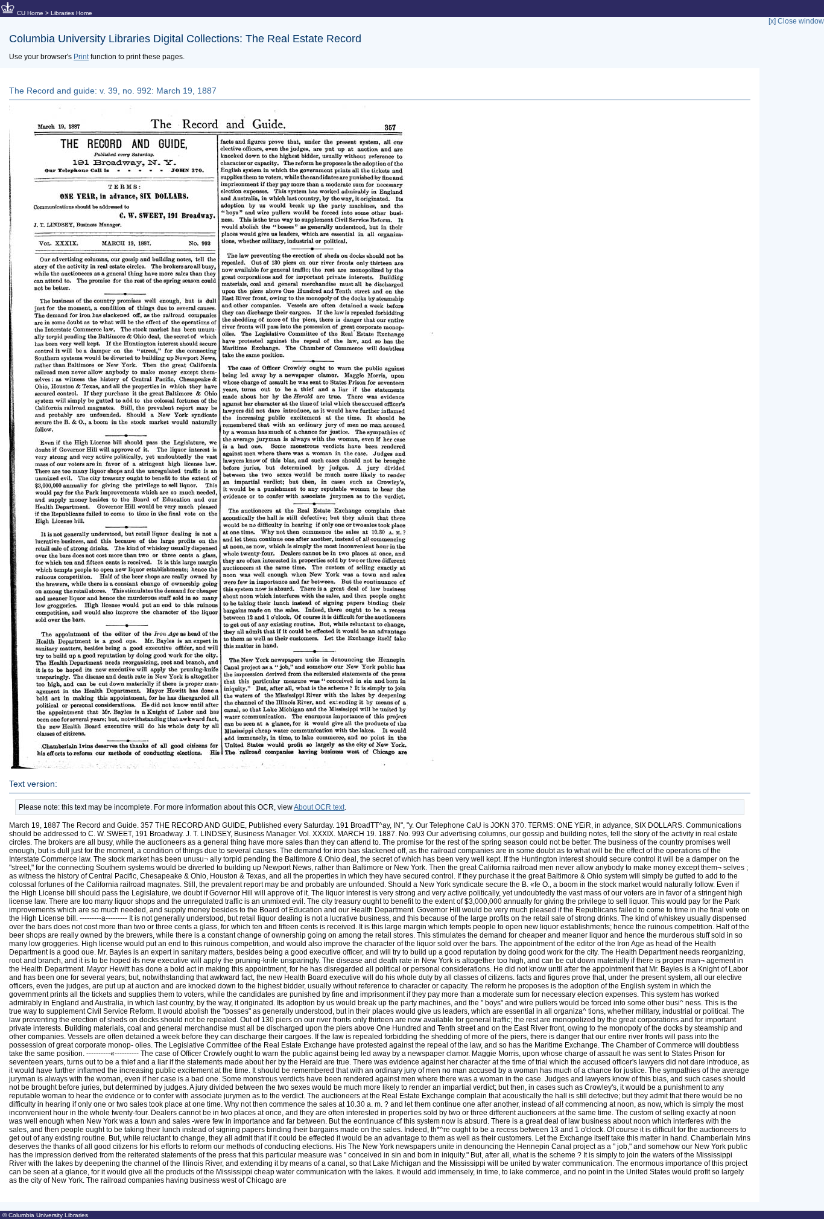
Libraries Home (71, 13)
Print (81, 57)
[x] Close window (796, 21)
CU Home (30, 13)
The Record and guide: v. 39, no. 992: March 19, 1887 (113, 90)
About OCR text (319, 807)
